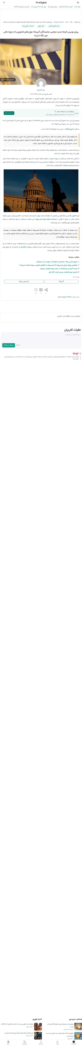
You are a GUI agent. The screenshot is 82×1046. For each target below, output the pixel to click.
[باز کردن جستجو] (4, 2)
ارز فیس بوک (24, 281)
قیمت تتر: (70, 7)
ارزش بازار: (43, 7)
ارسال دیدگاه (8, 345)
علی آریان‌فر (41, 90)
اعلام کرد (23, 247)
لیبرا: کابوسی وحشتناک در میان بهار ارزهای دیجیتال (58, 268)
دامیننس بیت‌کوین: (24, 7)
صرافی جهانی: (53, 7)
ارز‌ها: (78, 7)
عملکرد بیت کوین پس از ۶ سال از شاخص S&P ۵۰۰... (17, 1024)
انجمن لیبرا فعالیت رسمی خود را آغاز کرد (63, 272)
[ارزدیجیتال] (41, 2)
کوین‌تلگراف (69, 129)
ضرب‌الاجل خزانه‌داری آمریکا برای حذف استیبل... (18, 1033)
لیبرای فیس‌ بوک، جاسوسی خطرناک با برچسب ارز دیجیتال (56, 261)
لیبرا (51, 158)
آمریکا (61, 281)
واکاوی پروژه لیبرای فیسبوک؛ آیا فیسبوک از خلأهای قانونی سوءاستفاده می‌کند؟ (48, 265)
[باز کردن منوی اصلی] (78, 2)
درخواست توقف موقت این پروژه (46, 219)
